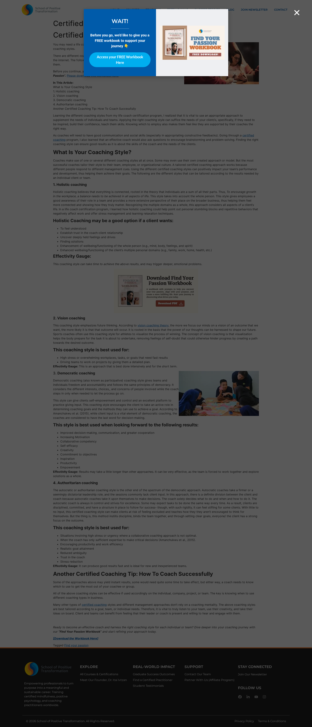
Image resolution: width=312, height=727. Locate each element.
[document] (156, 363)
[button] (296, 12)
